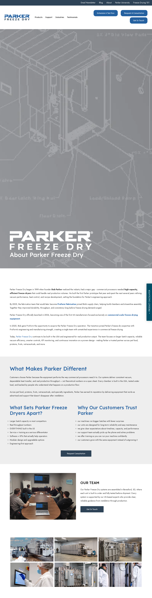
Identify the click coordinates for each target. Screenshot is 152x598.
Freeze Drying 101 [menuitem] (141, 2)
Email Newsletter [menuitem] (88, 2)
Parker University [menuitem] (122, 2)
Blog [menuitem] (101, 2)
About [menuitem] (109, 2)
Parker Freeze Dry (24, 336)
